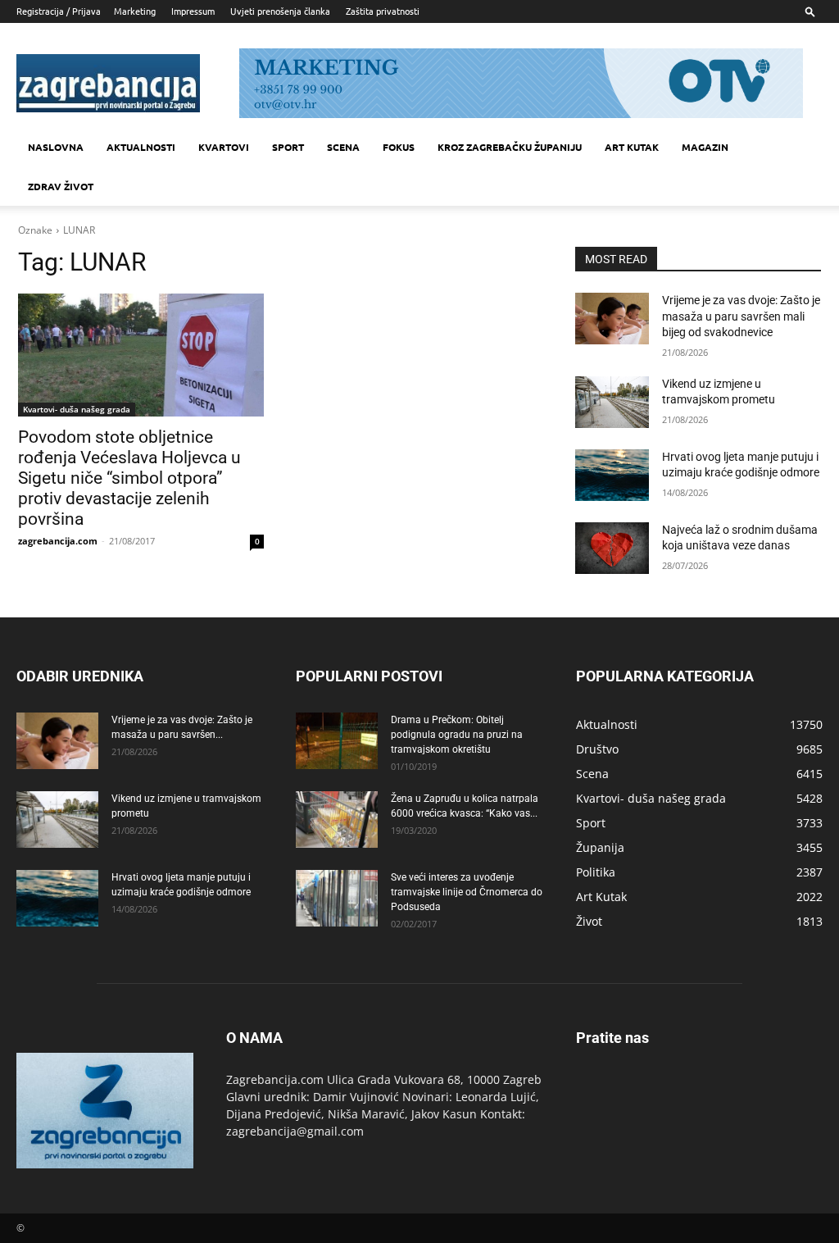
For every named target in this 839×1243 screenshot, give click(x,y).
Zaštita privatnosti (383, 10)
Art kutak (632, 146)
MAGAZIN (705, 146)
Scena (343, 146)
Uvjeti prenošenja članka (280, 10)
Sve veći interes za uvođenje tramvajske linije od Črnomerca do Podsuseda (466, 892)
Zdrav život (60, 186)
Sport (288, 146)
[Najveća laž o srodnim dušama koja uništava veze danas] (612, 548)
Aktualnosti (141, 146)
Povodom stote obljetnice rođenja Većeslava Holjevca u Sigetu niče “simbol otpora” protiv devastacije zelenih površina (129, 478)
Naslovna (56, 146)
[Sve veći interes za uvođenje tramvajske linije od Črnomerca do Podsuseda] (337, 898)
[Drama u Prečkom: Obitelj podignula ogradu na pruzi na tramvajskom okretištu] (337, 741)
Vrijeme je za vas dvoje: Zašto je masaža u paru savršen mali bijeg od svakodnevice (741, 316)
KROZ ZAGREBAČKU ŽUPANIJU (510, 146)
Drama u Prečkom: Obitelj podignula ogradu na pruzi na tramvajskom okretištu (457, 734)
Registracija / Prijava (58, 10)
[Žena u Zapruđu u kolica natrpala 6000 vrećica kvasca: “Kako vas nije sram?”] (337, 819)
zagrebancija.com (58, 541)
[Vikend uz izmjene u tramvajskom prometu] (612, 402)
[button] (810, 11)
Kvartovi (223, 146)
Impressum (193, 10)
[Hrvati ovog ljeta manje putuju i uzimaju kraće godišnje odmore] (612, 475)
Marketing (135, 10)
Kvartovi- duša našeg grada (76, 409)
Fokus (399, 146)
